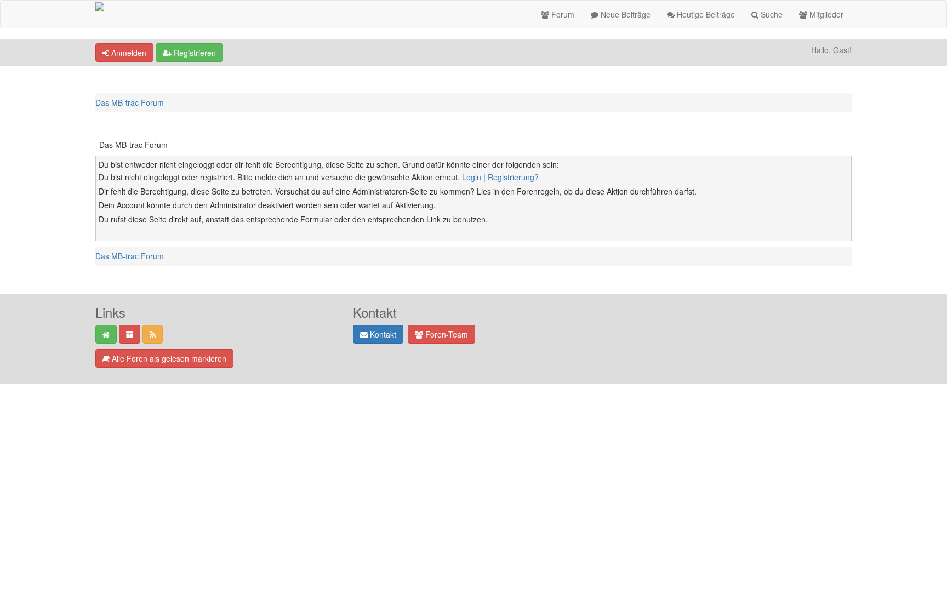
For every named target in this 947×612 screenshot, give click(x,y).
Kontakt (382, 334)
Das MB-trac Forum (129, 102)
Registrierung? (513, 176)
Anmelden (127, 52)
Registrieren (194, 52)
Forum (561, 14)
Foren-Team (445, 334)
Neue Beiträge (624, 14)
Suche (770, 14)
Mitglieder (825, 14)
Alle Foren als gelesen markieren (168, 358)
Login (471, 176)
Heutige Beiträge (705, 14)
